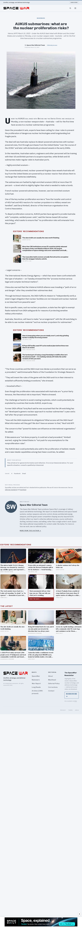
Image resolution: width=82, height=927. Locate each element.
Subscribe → (71, 695)
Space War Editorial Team (36, 45)
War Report (36, 683)
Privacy (63, 710)
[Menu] (75, 8)
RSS (75, 701)
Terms (70, 710)
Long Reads (36, 687)
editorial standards (11, 490)
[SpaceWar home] (16, 8)
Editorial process (52, 45)
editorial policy (41, 526)
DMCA (77, 710)
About (50, 676)
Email (24, 473)
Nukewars (36, 680)
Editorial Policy (54, 683)
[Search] (70, 8)
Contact (51, 691)
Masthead (52, 680)
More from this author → (30, 530)
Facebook (17, 473)
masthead (23, 490)
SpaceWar (36, 676)
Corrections (53, 687)
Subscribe (74, 2)
